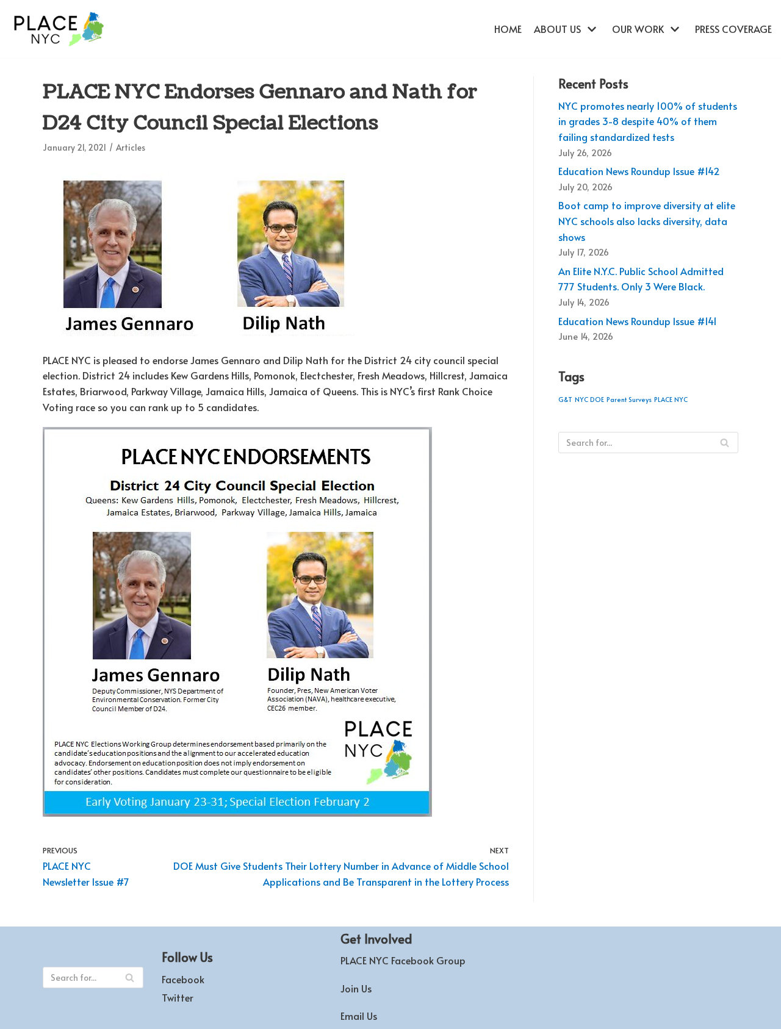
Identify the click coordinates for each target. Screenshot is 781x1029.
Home (508, 28)
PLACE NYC (671, 399)
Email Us (358, 1015)
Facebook (183, 979)
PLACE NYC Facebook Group (403, 960)
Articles (130, 147)
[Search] (724, 442)
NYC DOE (589, 399)
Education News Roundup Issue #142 (639, 170)
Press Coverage (733, 28)
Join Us (356, 988)
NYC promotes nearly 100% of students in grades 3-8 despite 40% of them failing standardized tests (647, 121)
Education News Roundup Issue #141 (637, 321)
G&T (565, 399)
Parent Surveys (629, 399)
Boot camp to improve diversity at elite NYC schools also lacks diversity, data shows (646, 220)
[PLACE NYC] (58, 29)
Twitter (177, 997)
